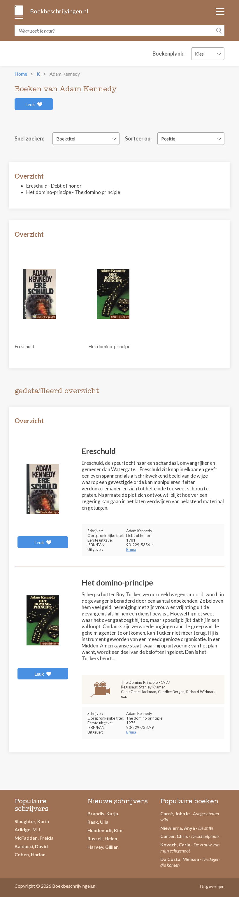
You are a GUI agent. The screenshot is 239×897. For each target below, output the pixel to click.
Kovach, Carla (175, 844)
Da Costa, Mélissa (179, 859)
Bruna (131, 549)
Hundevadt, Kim (104, 830)
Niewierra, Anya (177, 828)
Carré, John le (175, 813)
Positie (168, 138)
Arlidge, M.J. (28, 829)
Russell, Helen (102, 838)
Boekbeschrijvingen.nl (58, 11)
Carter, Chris (174, 836)
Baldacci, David (31, 846)
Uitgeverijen (212, 886)
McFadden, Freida (34, 838)
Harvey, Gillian (103, 847)
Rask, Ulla (97, 822)
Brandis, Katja (102, 813)
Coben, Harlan (30, 854)
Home (21, 73)
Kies (199, 53)
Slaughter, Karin (32, 821)
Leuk (30, 104)
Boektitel (65, 138)
